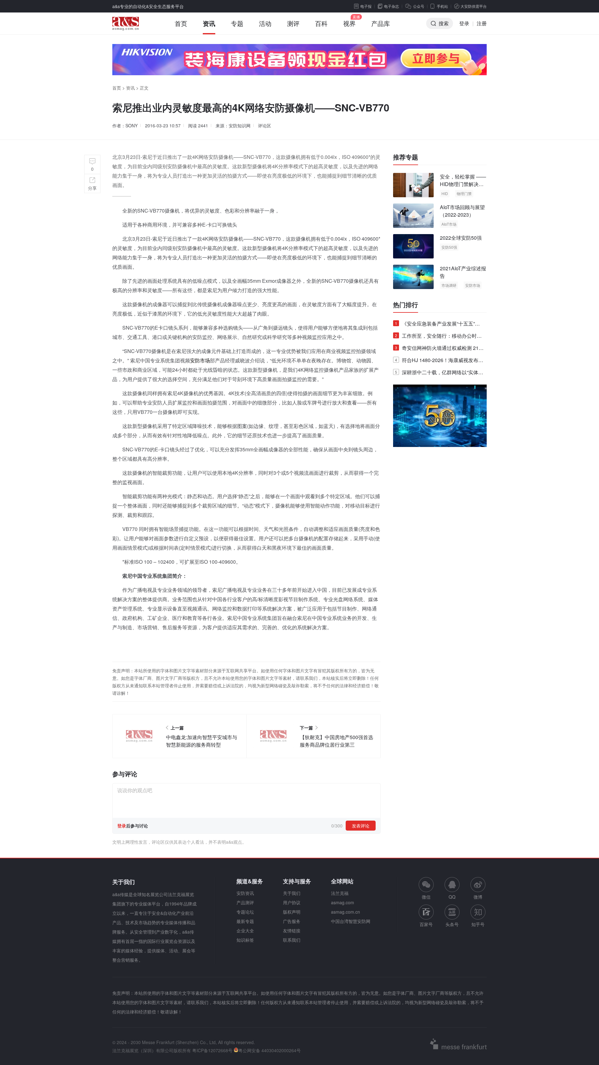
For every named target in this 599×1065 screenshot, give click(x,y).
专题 (237, 23)
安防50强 (449, 247)
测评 (293, 23)
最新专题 (245, 921)
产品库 (380, 23)
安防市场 (200, 360)
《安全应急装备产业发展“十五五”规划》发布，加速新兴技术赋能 (437, 325)
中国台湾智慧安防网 (350, 921)
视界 (349, 23)
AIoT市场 (448, 224)
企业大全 (245, 930)
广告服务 (291, 921)
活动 (265, 23)
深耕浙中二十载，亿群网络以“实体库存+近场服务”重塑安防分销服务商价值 (439, 373)
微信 (426, 888)
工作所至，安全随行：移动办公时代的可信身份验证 (438, 337)
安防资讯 (245, 893)
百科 (321, 23)
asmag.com (342, 902)
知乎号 (478, 924)
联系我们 (291, 940)
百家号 (426, 924)
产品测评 (245, 902)
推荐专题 (405, 157)
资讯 (209, 23)
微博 (478, 897)
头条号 (452, 924)
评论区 (264, 125)
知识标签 (245, 940)
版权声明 (291, 912)
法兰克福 (339, 893)
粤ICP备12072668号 (212, 1050)
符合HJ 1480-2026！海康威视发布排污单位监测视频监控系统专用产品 (439, 361)
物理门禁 (464, 193)
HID (444, 193)
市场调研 (448, 285)
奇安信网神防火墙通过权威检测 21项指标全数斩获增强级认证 (439, 349)
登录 (464, 23)
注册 (482, 23)
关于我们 (291, 893)
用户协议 (291, 902)
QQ (452, 897)
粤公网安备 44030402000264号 (269, 1050)
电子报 (366, 6)
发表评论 (360, 825)
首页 (181, 23)
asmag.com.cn (345, 912)
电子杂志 (391, 6)
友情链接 (291, 930)
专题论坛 (245, 912)
